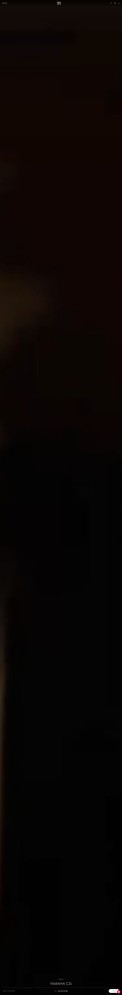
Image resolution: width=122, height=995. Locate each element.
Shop (114, 991)
